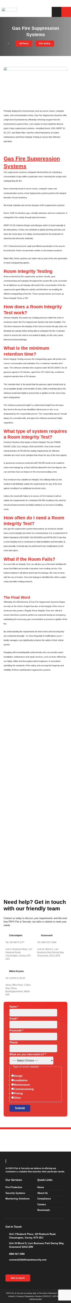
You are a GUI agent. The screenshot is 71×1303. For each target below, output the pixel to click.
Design (18, 1075)
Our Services (13, 1179)
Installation (21, 1080)
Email (13, 1018)
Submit (20, 1108)
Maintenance (22, 1084)
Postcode (16, 1030)
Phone (13, 1042)
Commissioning (24, 1089)
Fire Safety (44, 43)
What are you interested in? (27, 1054)
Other (17, 1097)
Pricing (18, 1093)
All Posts (24, 43)
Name (14, 1006)
